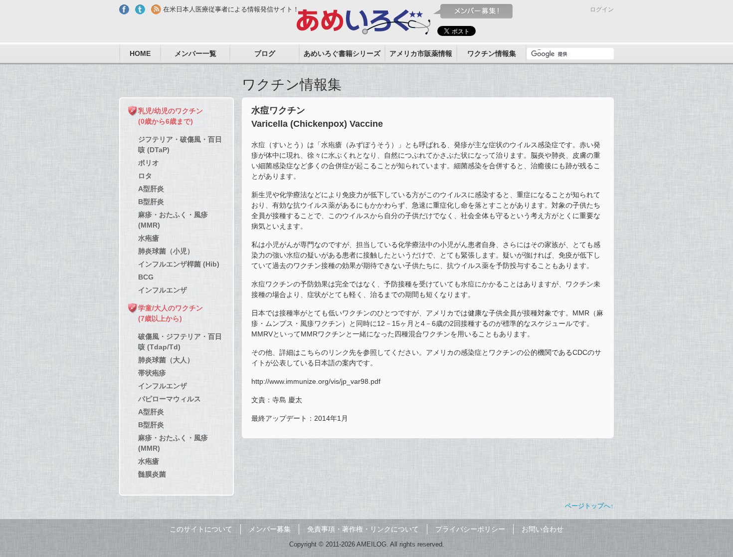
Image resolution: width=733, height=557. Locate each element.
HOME (140, 53)
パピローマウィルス (169, 399)
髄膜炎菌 (152, 474)
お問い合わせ (542, 529)
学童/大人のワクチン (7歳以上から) (170, 313)
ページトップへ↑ (589, 506)
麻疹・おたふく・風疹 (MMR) (173, 220)
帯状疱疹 (152, 373)
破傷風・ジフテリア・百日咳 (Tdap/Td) (180, 341)
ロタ (145, 176)
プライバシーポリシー (470, 529)
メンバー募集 (270, 529)
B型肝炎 (151, 202)
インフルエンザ (162, 290)
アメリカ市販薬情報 (420, 53)
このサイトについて (201, 529)
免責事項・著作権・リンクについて (363, 529)
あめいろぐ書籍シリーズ (342, 53)
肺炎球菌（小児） (166, 251)
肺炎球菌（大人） (166, 360)
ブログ (264, 53)
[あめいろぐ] (363, 19)
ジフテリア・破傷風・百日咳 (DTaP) (180, 144)
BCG (146, 277)
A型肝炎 (151, 189)
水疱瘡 (148, 238)
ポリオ (148, 163)
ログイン (602, 9)
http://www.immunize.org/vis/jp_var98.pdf (315, 381)
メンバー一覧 (195, 53)
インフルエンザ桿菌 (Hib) (178, 264)
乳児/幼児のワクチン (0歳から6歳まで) (170, 116)
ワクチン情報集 (491, 53)
